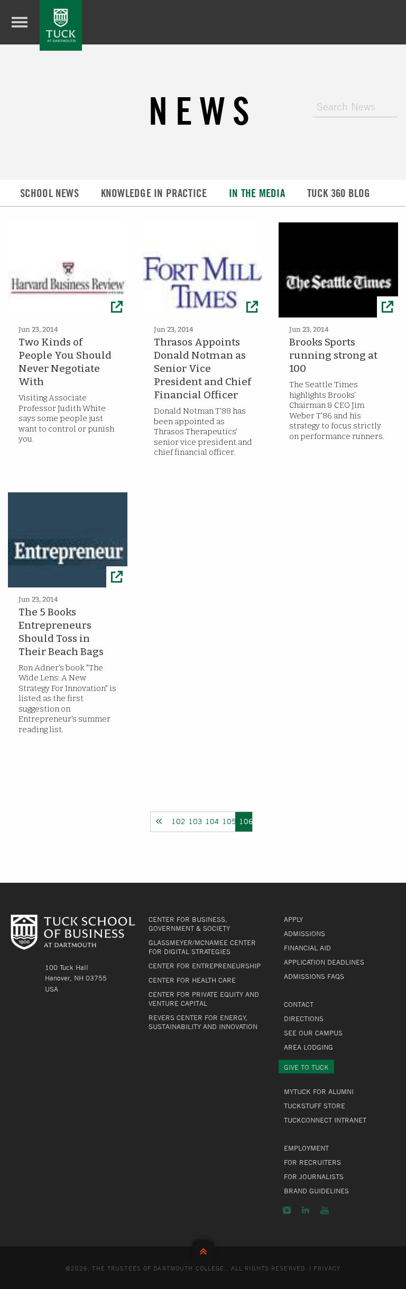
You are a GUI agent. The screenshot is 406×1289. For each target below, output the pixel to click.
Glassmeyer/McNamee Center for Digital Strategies (202, 947)
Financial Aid (307, 948)
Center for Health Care (192, 980)
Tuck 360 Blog (339, 193)
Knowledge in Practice (154, 193)
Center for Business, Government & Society (189, 923)
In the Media (257, 193)
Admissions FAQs (314, 976)
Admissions (304, 933)
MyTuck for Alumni (319, 1091)
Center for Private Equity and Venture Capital (204, 998)
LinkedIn (305, 1210)
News (203, 111)
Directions (304, 1018)
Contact (298, 1004)
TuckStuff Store (314, 1105)
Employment (306, 1148)
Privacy (327, 1268)
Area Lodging (308, 1047)
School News (49, 193)
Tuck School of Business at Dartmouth (61, 25)
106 (245, 821)
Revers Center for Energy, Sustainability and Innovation (203, 1022)
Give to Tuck (306, 1067)
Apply (293, 919)
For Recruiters (312, 1162)
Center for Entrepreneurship (205, 965)
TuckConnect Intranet (325, 1120)
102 (177, 821)
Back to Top (203, 1249)
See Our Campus (313, 1033)
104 (211, 821)
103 (194, 821)
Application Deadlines (324, 962)
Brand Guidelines (316, 1191)
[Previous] (159, 821)
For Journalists (314, 1176)
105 (228, 821)
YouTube (324, 1210)
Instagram (287, 1210)
